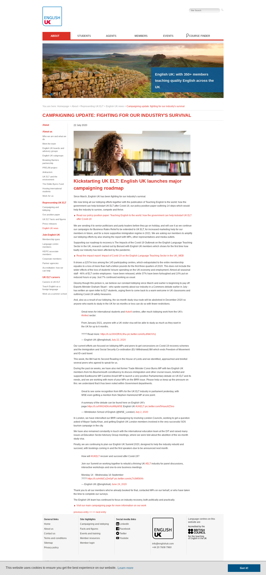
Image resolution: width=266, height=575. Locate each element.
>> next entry (99, 512)
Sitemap (48, 543)
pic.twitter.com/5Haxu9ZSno (159, 406)
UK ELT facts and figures (54, 219)
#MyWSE (117, 406)
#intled (85, 315)
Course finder (199, 35)
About (55, 35)
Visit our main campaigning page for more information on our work (111, 505)
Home (47, 524)
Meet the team (49, 144)
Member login (87, 543)
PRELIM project (49, 167)
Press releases (49, 224)
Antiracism (47, 172)
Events (168, 35)
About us (48, 528)
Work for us (48, 196)
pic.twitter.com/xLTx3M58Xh (129, 478)
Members (141, 35)
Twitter (123, 533)
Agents (111, 35)
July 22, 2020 (119, 339)
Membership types (51, 239)
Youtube (124, 538)
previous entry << (83, 512)
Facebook (124, 528)
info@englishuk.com (163, 543)
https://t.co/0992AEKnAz (100, 406)
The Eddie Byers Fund (53, 184)
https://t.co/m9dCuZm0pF (100, 478)
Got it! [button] (244, 568)
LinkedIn (124, 524)
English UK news (115, 106)
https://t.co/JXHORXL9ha (113, 334)
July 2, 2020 (141, 412)
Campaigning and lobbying (94, 524)
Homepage (63, 106)
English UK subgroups (52, 155)
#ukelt (128, 311)
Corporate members (52, 259)
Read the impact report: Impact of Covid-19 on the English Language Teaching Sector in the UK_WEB (130, 255)
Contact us (49, 533)
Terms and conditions (55, 538)
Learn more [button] (125, 568)
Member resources (90, 538)
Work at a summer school (54, 294)
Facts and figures (89, 528)
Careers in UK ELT (51, 282)
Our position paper (51, 214)
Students (84, 35)
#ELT (148, 463)
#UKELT (140, 406)
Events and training (90, 533)
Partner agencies (50, 263)
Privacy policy (51, 547)
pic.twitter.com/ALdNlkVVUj (141, 334)
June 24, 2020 (119, 484)
